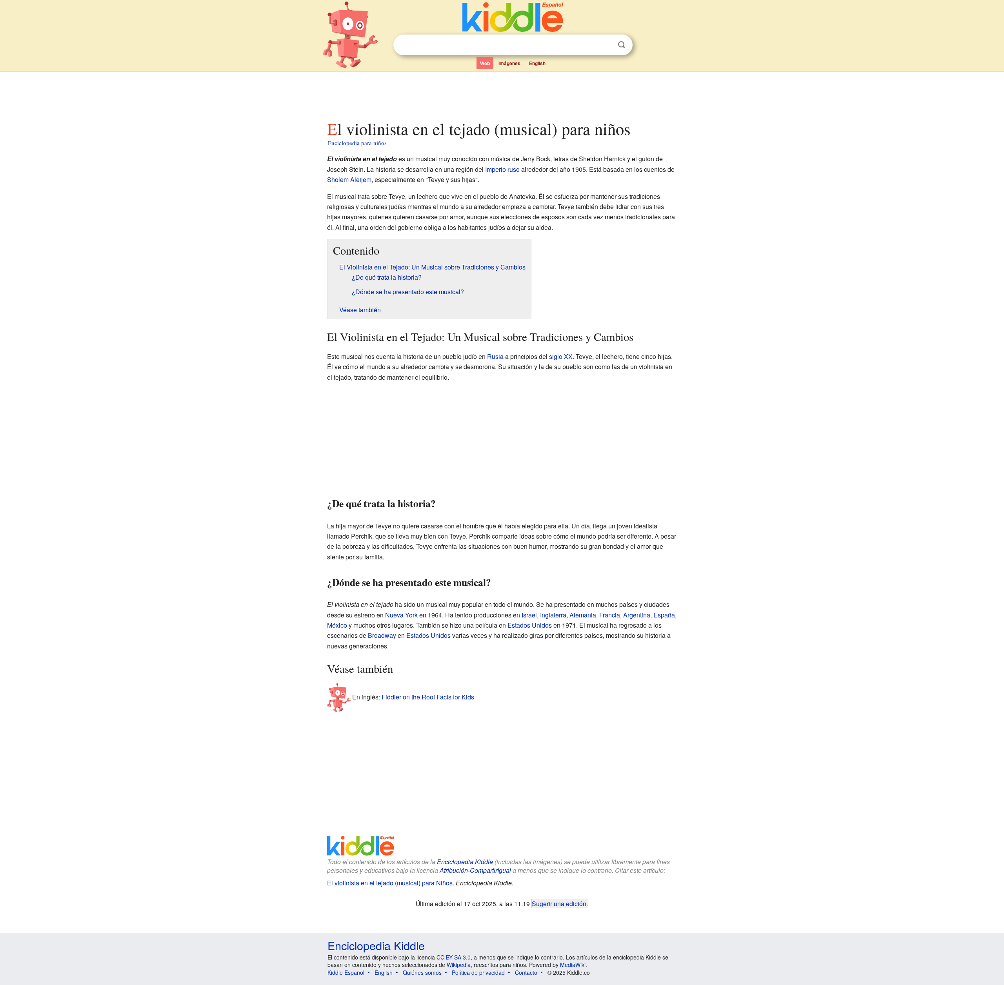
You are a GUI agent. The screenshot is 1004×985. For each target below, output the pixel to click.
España (664, 614)
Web (485, 63)
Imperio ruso (502, 169)
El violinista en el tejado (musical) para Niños (390, 882)
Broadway (382, 635)
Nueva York (401, 614)
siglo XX (561, 356)
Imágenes (509, 63)
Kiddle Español (345, 972)
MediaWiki (573, 965)
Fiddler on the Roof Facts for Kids (428, 696)
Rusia (495, 356)
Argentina (636, 614)
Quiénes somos (422, 972)
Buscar (621, 45)
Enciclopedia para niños (357, 143)
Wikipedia (459, 965)
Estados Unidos (529, 625)
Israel (529, 614)
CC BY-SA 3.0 (454, 957)
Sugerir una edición (559, 903)
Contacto (526, 972)
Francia (609, 614)
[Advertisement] (501, 93)
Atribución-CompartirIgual (475, 870)
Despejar (605, 45)
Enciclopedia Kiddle (465, 861)
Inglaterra (553, 614)
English (537, 63)
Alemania (582, 614)
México (337, 625)
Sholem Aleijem (349, 179)
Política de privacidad (478, 972)
